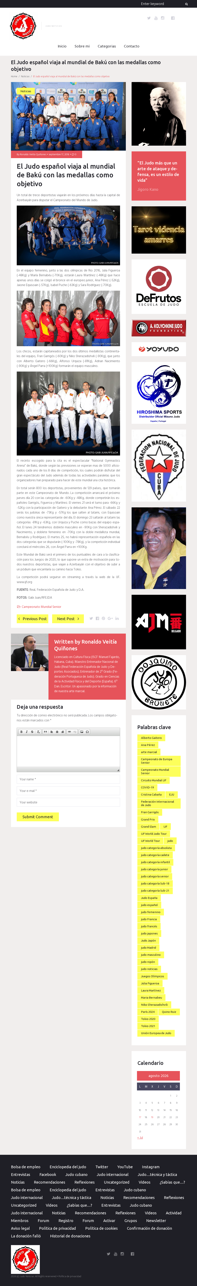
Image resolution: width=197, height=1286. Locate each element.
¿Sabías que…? (172, 1182)
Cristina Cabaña (151, 794)
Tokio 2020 (148, 1019)
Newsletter (156, 1220)
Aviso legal (20, 1228)
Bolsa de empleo (25, 1167)
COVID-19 (147, 787)
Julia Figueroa (150, 983)
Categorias (107, 46)
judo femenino (150, 912)
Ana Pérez (148, 745)
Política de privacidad (57, 1228)
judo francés (149, 926)
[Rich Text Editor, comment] (68, 751)
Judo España (149, 897)
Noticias (25, 77)
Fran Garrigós (150, 812)
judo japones (149, 933)
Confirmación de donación (149, 1228)
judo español (149, 905)
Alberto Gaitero (151, 737)
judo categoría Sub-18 (155, 883)
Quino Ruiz (169, 1011)
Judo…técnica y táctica (157, 1174)
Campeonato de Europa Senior (156, 760)
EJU (171, 794)
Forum (43, 1220)
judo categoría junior (154, 869)
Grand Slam (148, 826)
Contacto (131, 46)
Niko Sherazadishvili (154, 1004)
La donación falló (26, 1236)
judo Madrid (148, 947)
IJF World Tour (150, 840)
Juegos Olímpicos (152, 976)
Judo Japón (148, 940)
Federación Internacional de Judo (157, 803)
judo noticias (149, 969)
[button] (21, 731)
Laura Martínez (151, 990)
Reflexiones (84, 1182)
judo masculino (151, 954)
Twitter (101, 1167)
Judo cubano (76, 1174)
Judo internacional (113, 1174)
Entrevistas (20, 1174)
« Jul (140, 1137)
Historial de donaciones (70, 1236)
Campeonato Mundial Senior (41, 607)
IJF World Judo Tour (154, 833)
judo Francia (149, 919)
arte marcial (149, 752)
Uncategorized (116, 1182)
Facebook (47, 1174)
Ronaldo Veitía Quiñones (33, 155)
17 (140, 1117)
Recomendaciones (49, 1182)
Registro (65, 1220)
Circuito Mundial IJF (153, 780)
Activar (109, 1220)
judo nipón (148, 961)
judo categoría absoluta (156, 848)
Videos (144, 1182)
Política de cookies (101, 1228)
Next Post (66, 618)
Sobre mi (82, 46)
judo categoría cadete (155, 855)
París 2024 (147, 1011)
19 (152, 1117)
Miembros (19, 1220)
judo (170, 840)
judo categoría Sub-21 (155, 890)
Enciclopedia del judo (68, 1167)
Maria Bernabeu (151, 997)
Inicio (62, 46)
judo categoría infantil (155, 862)
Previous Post (35, 618)
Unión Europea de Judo (156, 1033)
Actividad (174, 1213)
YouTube (125, 1167)
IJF (165, 826)
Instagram (151, 1167)
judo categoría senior (155, 876)
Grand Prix (148, 819)
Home (14, 77)
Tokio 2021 (148, 1026)
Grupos (130, 1220)
